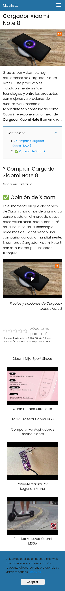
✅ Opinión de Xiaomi (30, 151)
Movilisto (10, 5)
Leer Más (35, 572)
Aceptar (32, 582)
